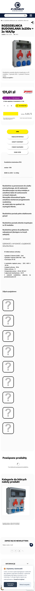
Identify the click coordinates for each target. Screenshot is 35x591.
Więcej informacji (17, 136)
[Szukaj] (25, 15)
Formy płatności (17, 147)
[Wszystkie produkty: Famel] (28, 92)
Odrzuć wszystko (25, 584)
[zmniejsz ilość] (4, 106)
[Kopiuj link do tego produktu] (32, 22)
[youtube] (19, 550)
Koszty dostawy (17, 142)
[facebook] (12, 550)
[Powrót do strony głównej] (1, 20)
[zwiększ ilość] (11, 106)
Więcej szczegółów (8, 77)
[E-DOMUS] (17, 6)
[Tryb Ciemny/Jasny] (23, 550)
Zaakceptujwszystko (10, 584)
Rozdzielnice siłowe (22, 20)
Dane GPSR (17, 152)
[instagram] (15, 550)
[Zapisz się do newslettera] (31, 545)
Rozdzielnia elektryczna (9, 20)
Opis (17, 131)
